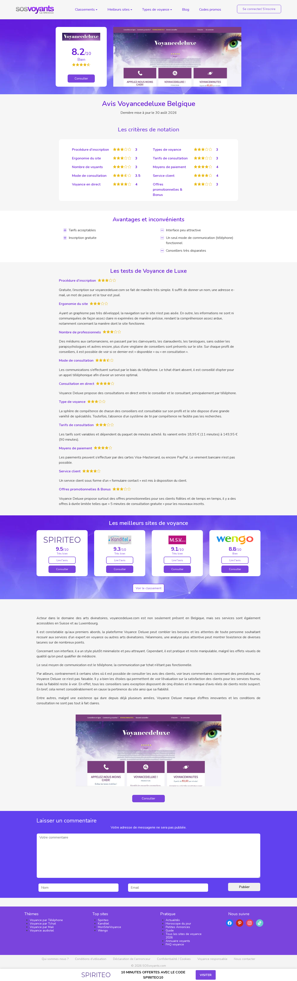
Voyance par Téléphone (46, 920)
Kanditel (103, 923)
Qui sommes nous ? (55, 959)
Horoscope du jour (178, 923)
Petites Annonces (178, 927)
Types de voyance (155, 9)
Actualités (173, 920)
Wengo (103, 930)
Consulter (81, 78)
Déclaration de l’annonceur (131, 959)
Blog (185, 9)
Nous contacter (244, 959)
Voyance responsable (212, 959)
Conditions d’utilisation (90, 959)
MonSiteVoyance (109, 927)
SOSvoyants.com (154, 966)
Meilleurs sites (118, 9)
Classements (85, 9)
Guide (170, 930)
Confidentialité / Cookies (174, 959)
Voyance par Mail (42, 927)
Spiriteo (103, 920)
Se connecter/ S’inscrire (259, 9)
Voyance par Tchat (43, 923)
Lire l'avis (62, 560)
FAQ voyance (175, 944)
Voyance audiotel (42, 930)
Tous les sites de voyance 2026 (184, 936)
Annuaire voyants (178, 941)
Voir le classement (148, 588)
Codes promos (210, 9)
